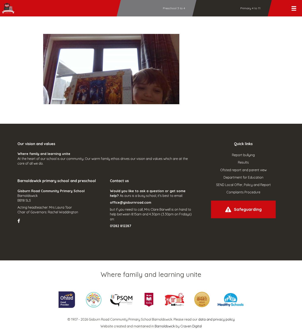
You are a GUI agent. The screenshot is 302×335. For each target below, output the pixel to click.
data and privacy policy (216, 319)
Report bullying (243, 155)
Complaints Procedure (243, 192)
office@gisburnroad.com (130, 202)
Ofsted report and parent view (243, 170)
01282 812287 (120, 226)
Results (243, 162)
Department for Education (243, 177)
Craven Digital (191, 326)
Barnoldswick (165, 326)
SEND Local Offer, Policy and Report (243, 185)
